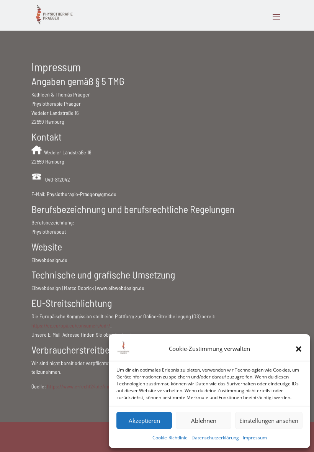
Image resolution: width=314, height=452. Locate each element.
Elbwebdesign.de (49, 260)
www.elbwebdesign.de (120, 288)
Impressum (255, 437)
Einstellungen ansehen (268, 420)
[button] (299, 349)
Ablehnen (203, 420)
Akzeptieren (144, 420)
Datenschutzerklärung (215, 437)
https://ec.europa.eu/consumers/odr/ (70, 325)
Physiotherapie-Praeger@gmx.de (81, 194)
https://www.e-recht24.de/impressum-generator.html (104, 386)
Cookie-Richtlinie (170, 437)
